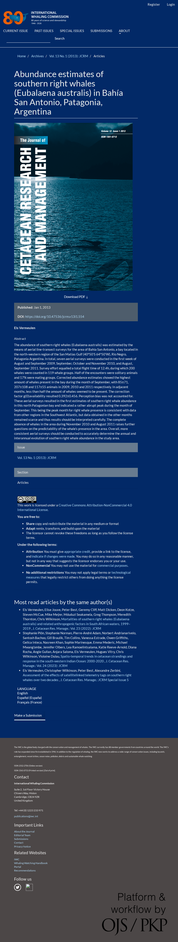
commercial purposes (112, 565)
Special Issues (72, 31)
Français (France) (29, 702)
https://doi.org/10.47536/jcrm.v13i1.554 (54, 316)
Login (171, 4)
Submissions (101, 31)
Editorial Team (22, 835)
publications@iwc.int (26, 816)
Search (59, 38)
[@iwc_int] (17, 887)
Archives (37, 56)
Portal (17, 866)
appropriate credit (77, 551)
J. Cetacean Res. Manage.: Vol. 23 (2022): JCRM (67, 628)
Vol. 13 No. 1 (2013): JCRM (68, 56)
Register (154, 4)
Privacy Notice (22, 846)
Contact (18, 842)
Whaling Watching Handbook (31, 863)
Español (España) (29, 698)
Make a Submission (28, 715)
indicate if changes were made (53, 556)
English (22, 693)
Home (21, 56)
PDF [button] (82, 297)
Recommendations (25, 870)
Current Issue (15, 31)
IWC (16, 859)
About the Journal (24, 831)
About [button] (124, 31)
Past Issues (44, 31)
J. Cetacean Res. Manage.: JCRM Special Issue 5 (94, 680)
